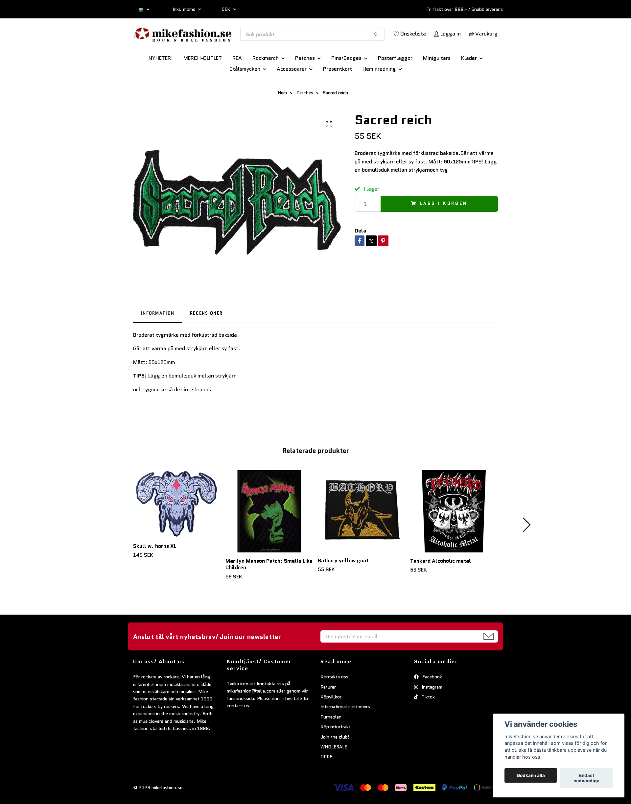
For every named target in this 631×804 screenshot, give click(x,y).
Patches (305, 81)
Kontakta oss (334, 699)
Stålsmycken (244, 92)
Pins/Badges (346, 81)
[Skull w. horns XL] (177, 527)
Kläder (469, 81)
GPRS (326, 779)
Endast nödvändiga (586, 778)
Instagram (431, 710)
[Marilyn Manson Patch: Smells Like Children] (269, 534)
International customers (345, 730)
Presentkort (337, 92)
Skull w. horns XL (154, 569)
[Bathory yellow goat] (361, 534)
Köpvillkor (330, 720)
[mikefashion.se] (224, 41)
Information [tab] (157, 336)
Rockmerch (265, 81)
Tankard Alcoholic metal (440, 584)
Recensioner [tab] (206, 336)
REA (237, 81)
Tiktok (427, 720)
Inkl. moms (185, 9)
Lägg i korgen (443, 227)
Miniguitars (437, 81)
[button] (526, 548)
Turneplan (330, 740)
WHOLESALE (333, 770)
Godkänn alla (531, 775)
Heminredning (379, 92)
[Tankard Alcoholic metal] (454, 534)
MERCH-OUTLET (202, 81)
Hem (282, 115)
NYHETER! (161, 81)
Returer (328, 710)
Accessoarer (292, 92)
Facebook (431, 699)
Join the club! (334, 760)
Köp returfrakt (335, 749)
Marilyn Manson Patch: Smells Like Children (269, 587)
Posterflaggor (395, 81)
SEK (227, 9)
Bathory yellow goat (343, 583)
